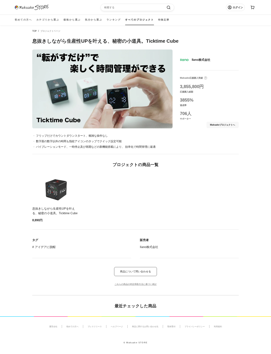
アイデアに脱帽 (45, 247)
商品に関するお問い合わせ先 (145, 326)
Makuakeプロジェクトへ (222, 125)
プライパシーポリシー (195, 326)
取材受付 (171, 326)
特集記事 (164, 19)
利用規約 (218, 326)
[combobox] (135, 7)
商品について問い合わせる (135, 271)
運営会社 (53, 326)
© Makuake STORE (135, 342)
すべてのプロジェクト (139, 19)
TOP (34, 31)
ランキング (114, 19)
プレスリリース (95, 326)
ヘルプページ (117, 326)
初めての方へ (23, 19)
